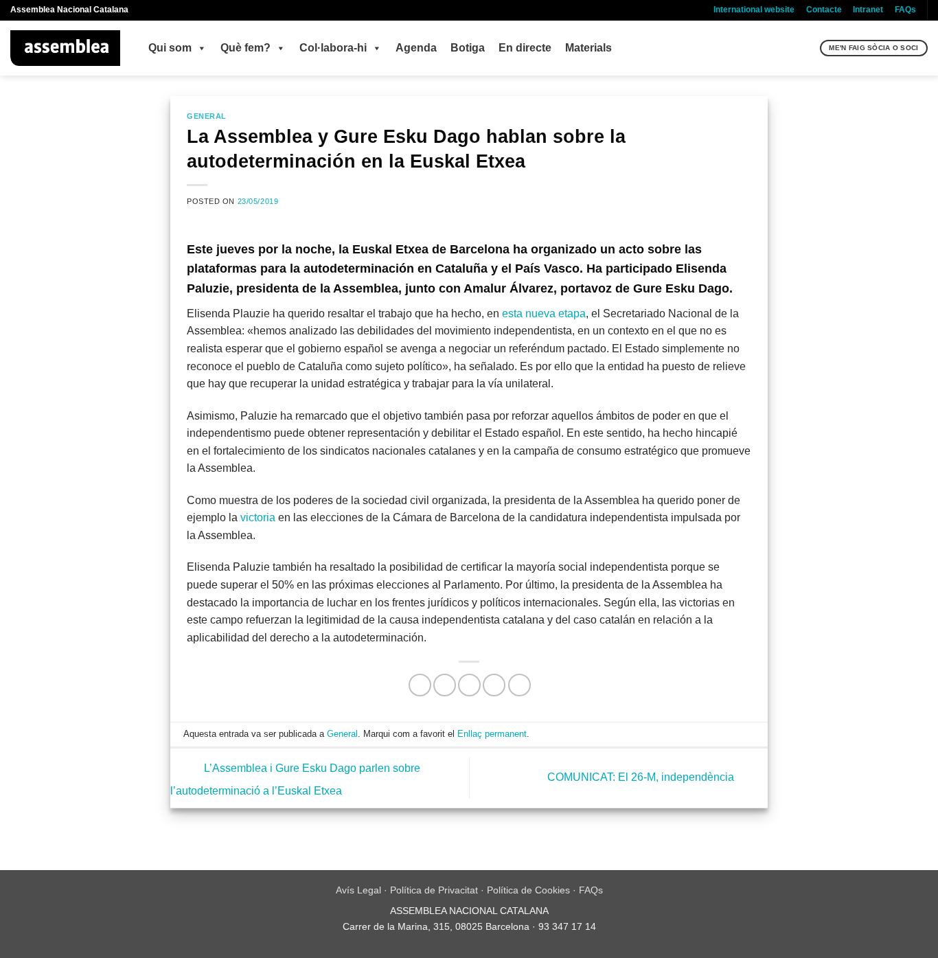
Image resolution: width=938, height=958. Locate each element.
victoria (257, 517)
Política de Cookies (528, 890)
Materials (588, 48)
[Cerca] (808, 48)
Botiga (467, 48)
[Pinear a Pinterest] (494, 685)
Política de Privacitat (434, 890)
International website (753, 9)
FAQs (905, 9)
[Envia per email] (469, 685)
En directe (525, 48)
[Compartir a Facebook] (420, 685)
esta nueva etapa (544, 313)
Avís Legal (358, 890)
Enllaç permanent (492, 734)
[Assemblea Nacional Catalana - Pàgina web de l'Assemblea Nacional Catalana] (65, 48)
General (207, 116)
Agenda (416, 48)
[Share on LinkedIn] (519, 685)
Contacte (824, 9)
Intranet (868, 9)
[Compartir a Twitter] (444, 685)
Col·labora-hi (333, 48)
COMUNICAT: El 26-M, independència (642, 777)
